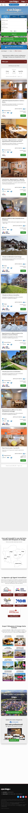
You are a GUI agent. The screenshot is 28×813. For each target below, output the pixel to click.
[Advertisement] (14, 483)
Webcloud (20, 805)
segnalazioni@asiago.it (15, 803)
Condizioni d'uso (4, 806)
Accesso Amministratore (5, 808)
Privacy (23, 805)
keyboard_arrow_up (6, 73)
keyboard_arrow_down (8, 73)
